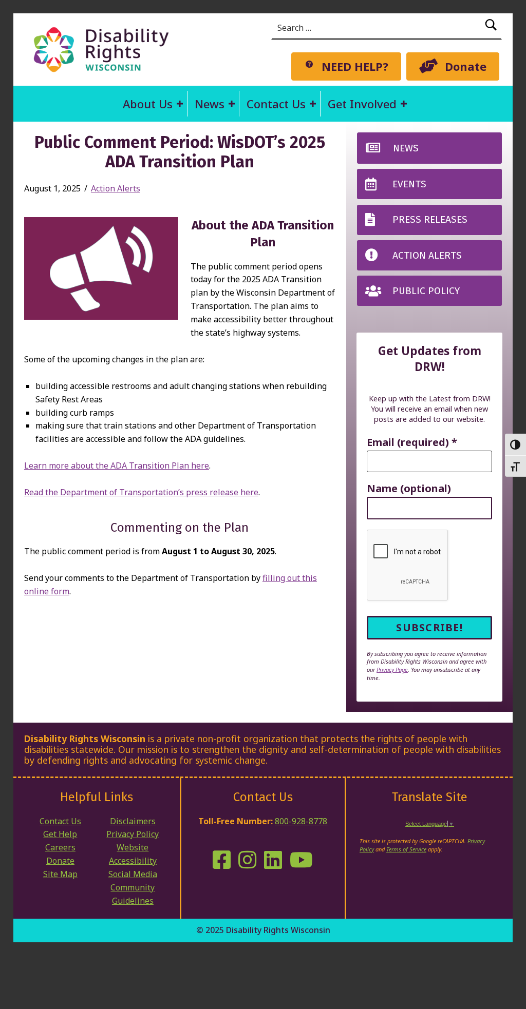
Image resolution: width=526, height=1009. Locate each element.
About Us (148, 103)
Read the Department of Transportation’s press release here (141, 492)
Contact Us (276, 103)
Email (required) (412, 442)
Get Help (60, 834)
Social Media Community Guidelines (132, 887)
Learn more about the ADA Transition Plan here (116, 465)
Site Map (60, 874)
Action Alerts (115, 188)
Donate (60, 860)
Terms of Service (406, 849)
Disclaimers (133, 821)
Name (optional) (409, 488)
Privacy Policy (132, 834)
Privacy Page (392, 669)
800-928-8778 (301, 821)
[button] (180, 104)
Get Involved (362, 103)
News (209, 103)
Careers (60, 847)
